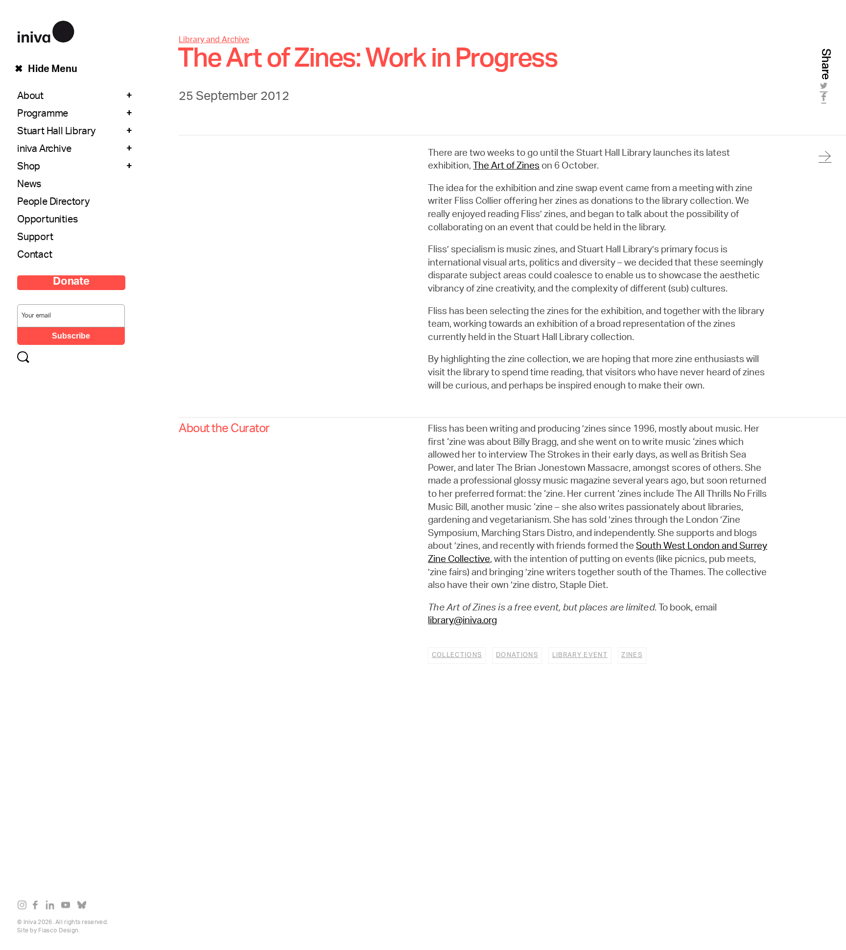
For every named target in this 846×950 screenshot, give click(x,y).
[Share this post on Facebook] (825, 100)
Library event (580, 655)
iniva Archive (44, 150)
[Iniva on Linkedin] (52, 907)
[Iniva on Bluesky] (84, 907)
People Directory (53, 202)
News (29, 185)
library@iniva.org (462, 621)
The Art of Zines (506, 166)
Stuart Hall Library (56, 132)
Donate (71, 282)
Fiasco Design (58, 930)
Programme (42, 114)
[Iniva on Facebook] (38, 907)
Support (35, 238)
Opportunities (47, 220)
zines (631, 655)
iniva (45, 30)
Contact (34, 255)
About (30, 97)
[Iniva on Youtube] (68, 907)
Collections (457, 655)
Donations (517, 655)
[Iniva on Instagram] (24, 907)
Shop (28, 167)
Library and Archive (214, 40)
